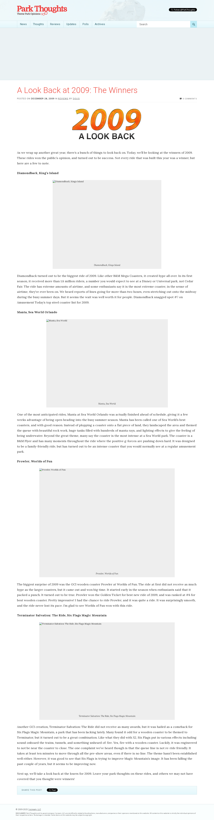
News (23, 24)
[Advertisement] (107, 53)
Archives (100, 24)
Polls (85, 24)
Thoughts (38, 24)
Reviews (55, 24)
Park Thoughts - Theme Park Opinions (42, 10)
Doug (76, 98)
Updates (71, 24)
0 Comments (190, 99)
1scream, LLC (34, 809)
